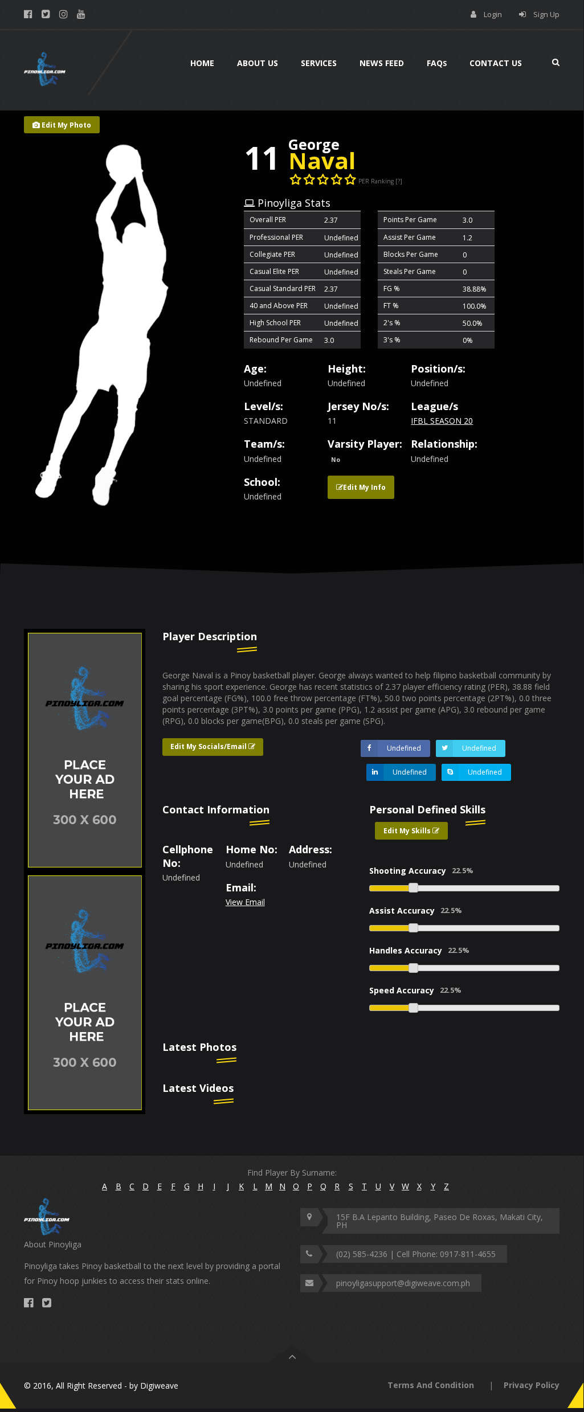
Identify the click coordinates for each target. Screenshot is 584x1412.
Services (319, 63)
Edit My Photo (65, 125)
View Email (245, 902)
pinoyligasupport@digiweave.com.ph (403, 1283)
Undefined (404, 748)
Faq (437, 63)
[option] (84, 738)
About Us (257, 63)
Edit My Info (364, 487)
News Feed (382, 63)
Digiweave (159, 1385)
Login (493, 14)
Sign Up (546, 14)
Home (202, 63)
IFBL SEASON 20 (442, 420)
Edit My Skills (407, 831)
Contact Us (495, 63)
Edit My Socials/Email (209, 746)
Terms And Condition (430, 1385)
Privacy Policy (532, 1385)
